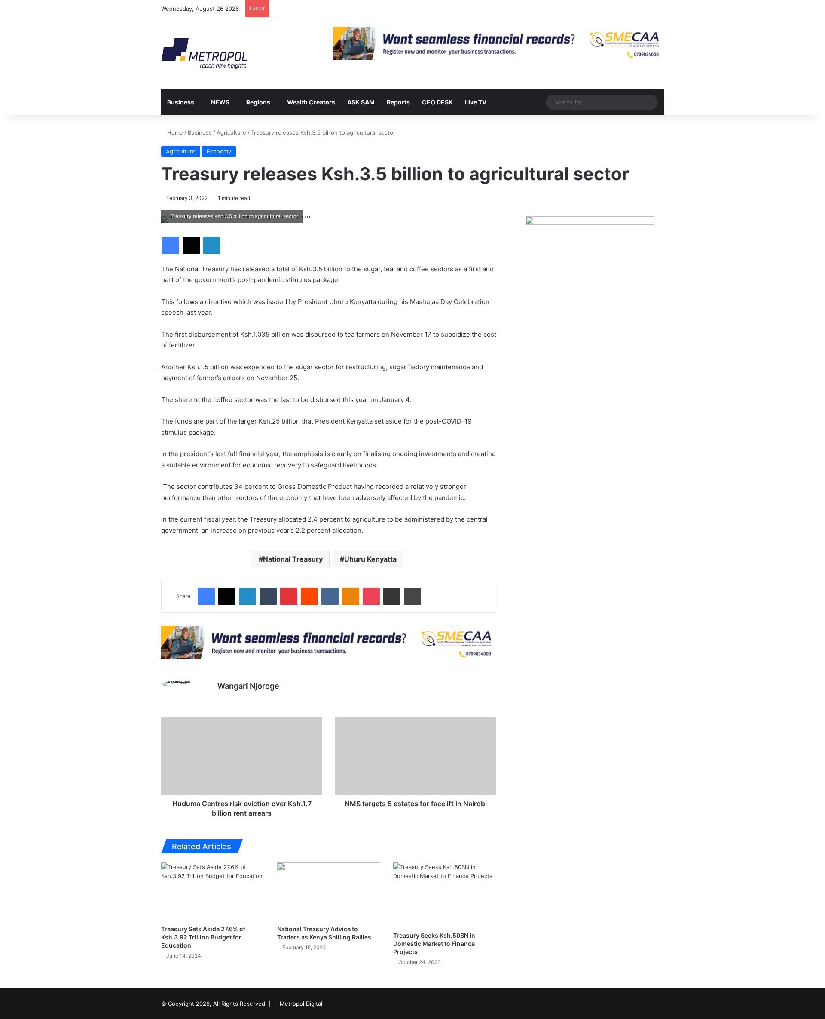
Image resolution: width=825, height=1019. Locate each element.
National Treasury (293, 559)
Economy (219, 151)
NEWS (220, 102)
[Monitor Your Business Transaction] (328, 641)
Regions (258, 102)
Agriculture (231, 132)
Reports (398, 102)
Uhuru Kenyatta (370, 559)
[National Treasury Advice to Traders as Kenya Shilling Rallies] (328, 891)
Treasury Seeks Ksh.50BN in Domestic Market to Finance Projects (434, 943)
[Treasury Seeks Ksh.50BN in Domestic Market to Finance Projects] (444, 894)
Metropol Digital (301, 1003)
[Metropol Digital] (204, 53)
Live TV (475, 102)
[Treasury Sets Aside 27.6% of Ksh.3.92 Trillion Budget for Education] (212, 891)
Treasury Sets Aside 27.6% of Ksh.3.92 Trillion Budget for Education (203, 937)
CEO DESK (437, 102)
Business (180, 102)
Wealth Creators (311, 102)
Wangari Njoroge (248, 686)
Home (174, 132)
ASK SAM (361, 102)
